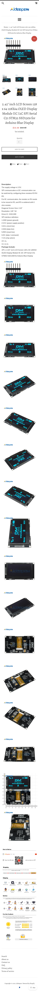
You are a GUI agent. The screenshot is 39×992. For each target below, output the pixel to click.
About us (5, 959)
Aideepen (19, 983)
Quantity (19, 138)
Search (4, 956)
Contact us (6, 962)
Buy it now (19, 157)
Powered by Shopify (29, 983)
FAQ (3, 965)
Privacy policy (7, 968)
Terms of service (8, 971)
